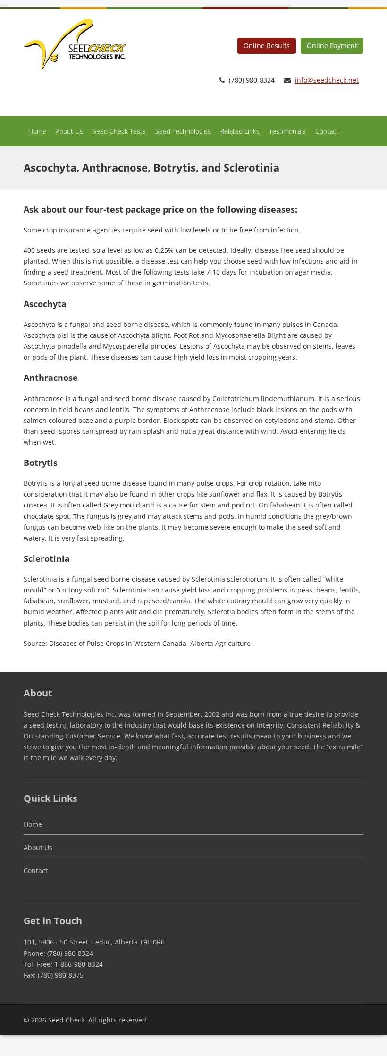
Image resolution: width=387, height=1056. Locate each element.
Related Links (240, 131)
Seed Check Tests (119, 131)
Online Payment (332, 45)
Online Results (267, 45)
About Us (69, 131)
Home (37, 131)
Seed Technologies (183, 131)
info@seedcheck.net (327, 80)
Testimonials (287, 131)
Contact (326, 131)
